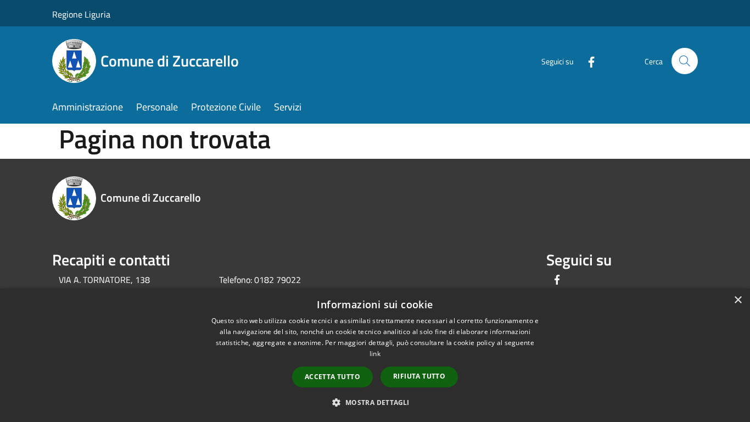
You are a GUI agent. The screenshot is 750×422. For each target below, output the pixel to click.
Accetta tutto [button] (332, 376)
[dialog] (375, 355)
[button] (374, 402)
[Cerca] (684, 61)
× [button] (738, 300)
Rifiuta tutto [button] (419, 376)
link (375, 353)
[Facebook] (587, 60)
